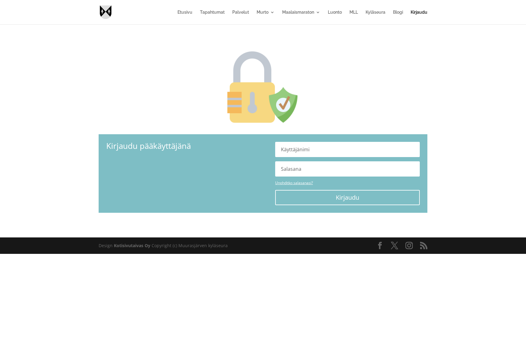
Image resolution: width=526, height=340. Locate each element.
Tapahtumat (212, 12)
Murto (262, 12)
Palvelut (240, 12)
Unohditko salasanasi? (294, 182)
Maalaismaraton (298, 12)
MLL (353, 12)
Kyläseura (375, 12)
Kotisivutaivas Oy (132, 245)
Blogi (398, 12)
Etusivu (184, 12)
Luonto (335, 12)
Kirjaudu (419, 12)
